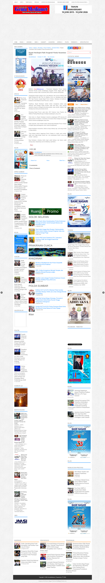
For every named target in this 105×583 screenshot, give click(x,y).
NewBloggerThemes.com (61, 581)
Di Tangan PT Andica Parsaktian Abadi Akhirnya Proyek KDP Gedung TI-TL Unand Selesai (81, 134)
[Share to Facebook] (35, 149)
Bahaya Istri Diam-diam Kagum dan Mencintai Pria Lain (24, 457)
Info (21, 2)
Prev (2, 293)
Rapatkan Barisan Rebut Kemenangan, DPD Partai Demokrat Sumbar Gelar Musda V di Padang (82, 171)
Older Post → (62, 160)
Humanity (43, 42)
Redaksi (37, 2)
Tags (77, 104)
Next (103, 293)
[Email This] (30, 149)
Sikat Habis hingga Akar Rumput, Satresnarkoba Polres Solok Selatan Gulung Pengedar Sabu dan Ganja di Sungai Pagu (49, 231)
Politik (67, 42)
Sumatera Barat (55, 47)
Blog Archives (84, 104)
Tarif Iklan (29, 2)
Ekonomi (29, 42)
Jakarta (35, 47)
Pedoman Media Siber (63, 2)
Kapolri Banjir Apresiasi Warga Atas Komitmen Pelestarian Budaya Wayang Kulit (56, 556)
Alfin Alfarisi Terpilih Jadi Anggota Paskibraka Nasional (81, 473)
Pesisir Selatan (47, 47)
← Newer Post (33, 160)
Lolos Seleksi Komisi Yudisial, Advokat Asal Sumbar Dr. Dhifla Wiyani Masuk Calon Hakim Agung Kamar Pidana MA (82, 109)
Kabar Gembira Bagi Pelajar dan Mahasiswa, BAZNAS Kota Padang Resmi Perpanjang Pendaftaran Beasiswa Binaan (77, 567)
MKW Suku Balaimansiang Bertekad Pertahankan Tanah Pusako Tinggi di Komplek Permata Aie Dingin (81, 122)
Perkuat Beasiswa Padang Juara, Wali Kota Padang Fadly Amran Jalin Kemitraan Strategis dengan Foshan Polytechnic (78, 556)
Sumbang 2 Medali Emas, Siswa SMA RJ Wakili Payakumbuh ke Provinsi (81, 481)
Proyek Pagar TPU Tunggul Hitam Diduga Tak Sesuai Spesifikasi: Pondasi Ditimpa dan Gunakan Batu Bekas (79, 246)
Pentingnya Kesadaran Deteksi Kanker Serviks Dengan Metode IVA (82, 183)
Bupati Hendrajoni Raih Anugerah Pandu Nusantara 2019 (47, 53)
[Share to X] (33, 149)
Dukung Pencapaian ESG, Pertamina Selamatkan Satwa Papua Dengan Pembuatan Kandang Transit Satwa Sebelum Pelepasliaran (79, 404)
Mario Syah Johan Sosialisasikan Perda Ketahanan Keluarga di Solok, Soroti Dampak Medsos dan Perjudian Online (50, 222)
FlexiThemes (45, 581)
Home (15, 42)
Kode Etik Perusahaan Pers (80, 2)
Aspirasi (60, 42)
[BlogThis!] (32, 149)
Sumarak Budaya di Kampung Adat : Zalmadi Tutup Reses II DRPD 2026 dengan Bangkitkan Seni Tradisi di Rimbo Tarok (52, 547)
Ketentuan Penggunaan (48, 2)
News (37, 42)
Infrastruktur (84, 42)
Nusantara (52, 42)
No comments (51, 57)
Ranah (22, 42)
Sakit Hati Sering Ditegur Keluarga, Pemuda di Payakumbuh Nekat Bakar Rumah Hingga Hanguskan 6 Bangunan (49, 300)
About (16, 2)
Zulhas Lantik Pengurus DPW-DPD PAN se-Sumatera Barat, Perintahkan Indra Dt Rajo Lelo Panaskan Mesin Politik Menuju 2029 (20, 373)
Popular (71, 104)
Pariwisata (74, 42)
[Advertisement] (52, 28)
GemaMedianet (51, 577)
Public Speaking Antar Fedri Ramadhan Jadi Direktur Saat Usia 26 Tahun (29, 545)
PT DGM (64, 577)
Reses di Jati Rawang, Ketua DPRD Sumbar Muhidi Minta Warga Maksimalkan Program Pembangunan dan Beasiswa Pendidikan (20, 182)
